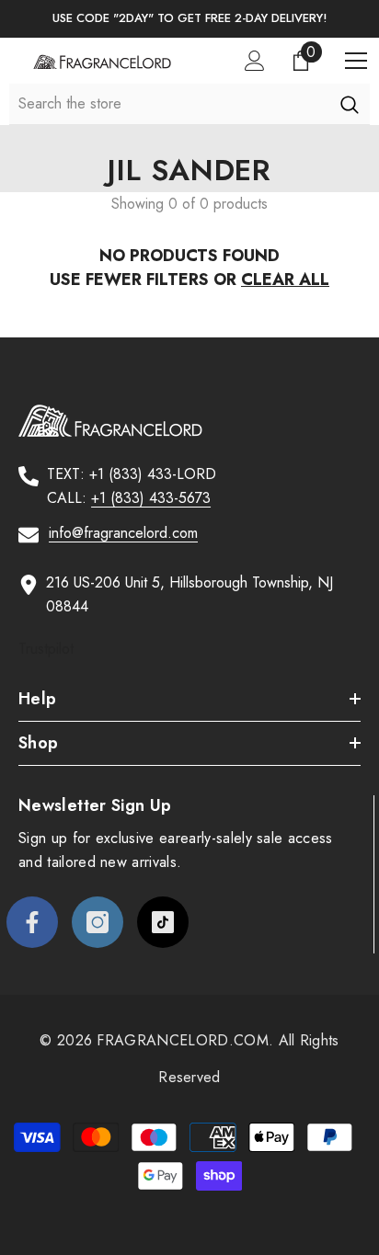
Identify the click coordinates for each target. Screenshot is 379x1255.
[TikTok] (163, 922)
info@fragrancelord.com (123, 532)
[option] (189, 19)
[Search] (349, 104)
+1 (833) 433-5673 (151, 497)
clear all (285, 279)
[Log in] (255, 61)
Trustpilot (46, 648)
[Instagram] (97, 922)
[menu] (356, 61)
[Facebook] (32, 922)
